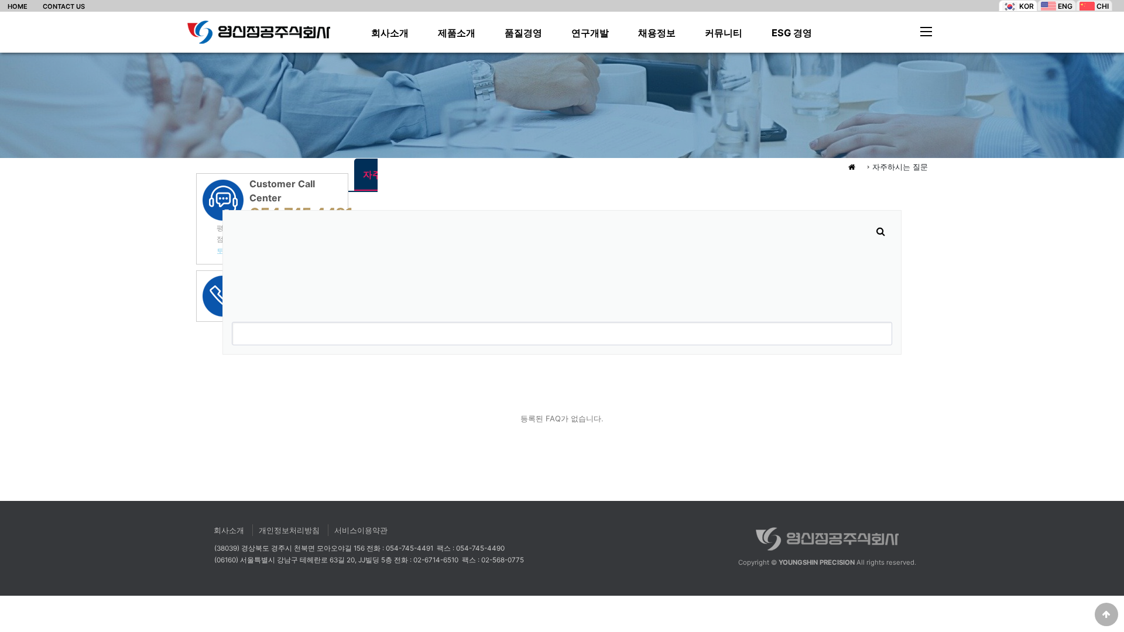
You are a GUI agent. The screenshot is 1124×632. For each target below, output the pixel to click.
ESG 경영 (792, 33)
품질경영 (523, 33)
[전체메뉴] (926, 31)
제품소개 (456, 33)
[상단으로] (1106, 614)
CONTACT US (64, 6)
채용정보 (657, 33)
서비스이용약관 (361, 530)
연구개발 (590, 33)
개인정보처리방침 (289, 530)
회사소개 (390, 33)
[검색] (880, 231)
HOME (18, 6)
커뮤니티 (723, 33)
